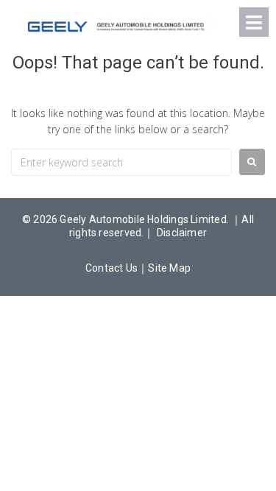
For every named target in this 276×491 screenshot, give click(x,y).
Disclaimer (182, 233)
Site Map (169, 268)
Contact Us (111, 268)
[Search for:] (121, 162)
